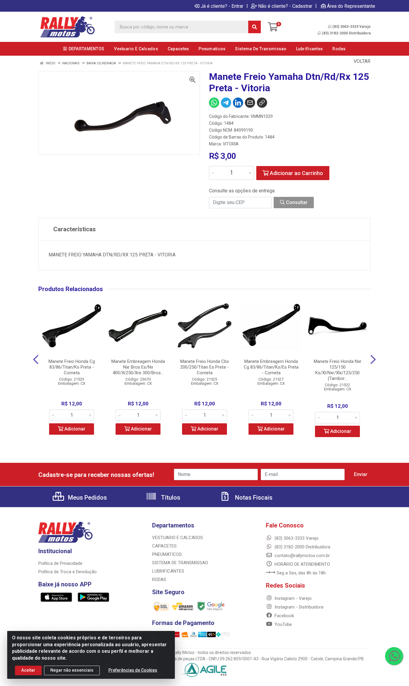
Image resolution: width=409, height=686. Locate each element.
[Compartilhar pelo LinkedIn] (238, 103)
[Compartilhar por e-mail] (250, 103)
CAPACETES (164, 546)
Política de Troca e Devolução (67, 571)
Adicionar (74, 429)
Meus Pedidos (86, 497)
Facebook (283, 615)
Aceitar (28, 670)
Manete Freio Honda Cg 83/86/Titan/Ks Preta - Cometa (72, 367)
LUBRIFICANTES (168, 571)
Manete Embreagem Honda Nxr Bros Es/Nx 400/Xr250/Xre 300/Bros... (138, 367)
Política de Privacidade (60, 563)
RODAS (159, 579)
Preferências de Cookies (132, 670)
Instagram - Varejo (292, 598)
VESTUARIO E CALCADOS (177, 537)
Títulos (170, 497)
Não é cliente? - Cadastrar (285, 6)
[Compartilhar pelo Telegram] (226, 103)
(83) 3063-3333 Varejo (351, 27)
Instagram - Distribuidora (298, 607)
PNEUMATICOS (167, 554)
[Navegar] (35, 360)
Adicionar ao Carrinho (296, 173)
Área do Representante (351, 6)
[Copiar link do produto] (262, 103)
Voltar (361, 61)
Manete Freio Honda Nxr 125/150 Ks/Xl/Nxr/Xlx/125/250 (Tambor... (337, 370)
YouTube (282, 624)
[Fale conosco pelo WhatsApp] (394, 656)
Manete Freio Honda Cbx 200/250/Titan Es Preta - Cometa (204, 367)
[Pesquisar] (254, 27)
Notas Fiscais (253, 497)
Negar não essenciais (71, 670)
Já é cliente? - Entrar (222, 6)
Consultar (296, 202)
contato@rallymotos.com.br (301, 555)
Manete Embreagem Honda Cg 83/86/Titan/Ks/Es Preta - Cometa (271, 367)
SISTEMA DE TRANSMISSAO (180, 562)
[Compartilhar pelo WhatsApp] (214, 103)
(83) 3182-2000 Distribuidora (346, 33)
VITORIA (231, 144)
